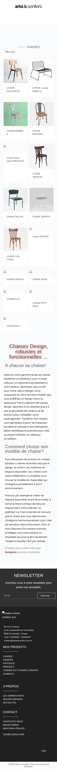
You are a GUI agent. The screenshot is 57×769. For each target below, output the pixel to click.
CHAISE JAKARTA (41, 216)
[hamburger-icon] (6, 18)
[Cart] (50, 19)
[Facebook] (6, 742)
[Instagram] (13, 742)
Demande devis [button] (24, 63)
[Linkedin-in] (27, 742)
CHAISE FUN (13, 299)
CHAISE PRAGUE (15, 279)
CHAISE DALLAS (15, 216)
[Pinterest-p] (20, 742)
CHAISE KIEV (13, 326)
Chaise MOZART (41, 236)
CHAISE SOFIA (40, 279)
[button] (19, 19)
